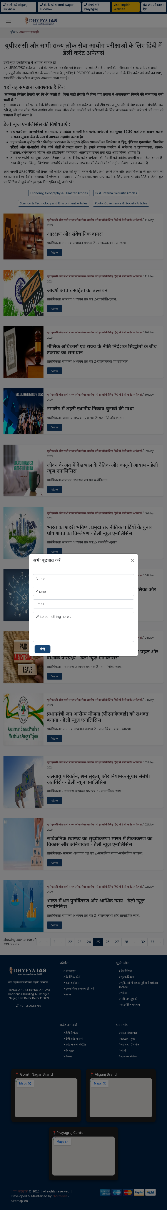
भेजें (42, 649)
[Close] (132, 560)
